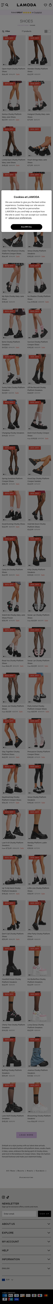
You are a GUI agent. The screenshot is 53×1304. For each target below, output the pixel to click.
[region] (26, 211)
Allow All (26, 227)
